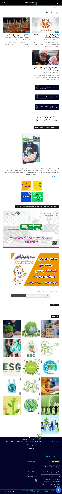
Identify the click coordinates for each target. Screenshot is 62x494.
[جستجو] (4, 3)
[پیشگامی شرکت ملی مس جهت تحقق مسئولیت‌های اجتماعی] (45, 25)
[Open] (58, 490)
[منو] (57, 3)
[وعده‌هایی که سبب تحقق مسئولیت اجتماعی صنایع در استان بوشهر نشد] (16, 25)
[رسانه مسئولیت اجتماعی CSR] (31, 3)
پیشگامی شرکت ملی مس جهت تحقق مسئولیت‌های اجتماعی (46, 36)
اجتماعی (57, 31)
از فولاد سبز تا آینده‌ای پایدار (53, 476)
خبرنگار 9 (55, 39)
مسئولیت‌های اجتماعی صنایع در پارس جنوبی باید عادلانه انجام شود (46, 69)
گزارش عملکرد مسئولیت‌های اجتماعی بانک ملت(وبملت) (51, 472)
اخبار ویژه (27, 31)
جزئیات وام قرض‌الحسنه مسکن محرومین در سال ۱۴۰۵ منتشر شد (52, 480)
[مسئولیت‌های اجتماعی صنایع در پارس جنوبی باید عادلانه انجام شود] (45, 58)
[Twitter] (13, 491)
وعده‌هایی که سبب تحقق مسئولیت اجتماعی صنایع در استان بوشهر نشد (17, 36)
